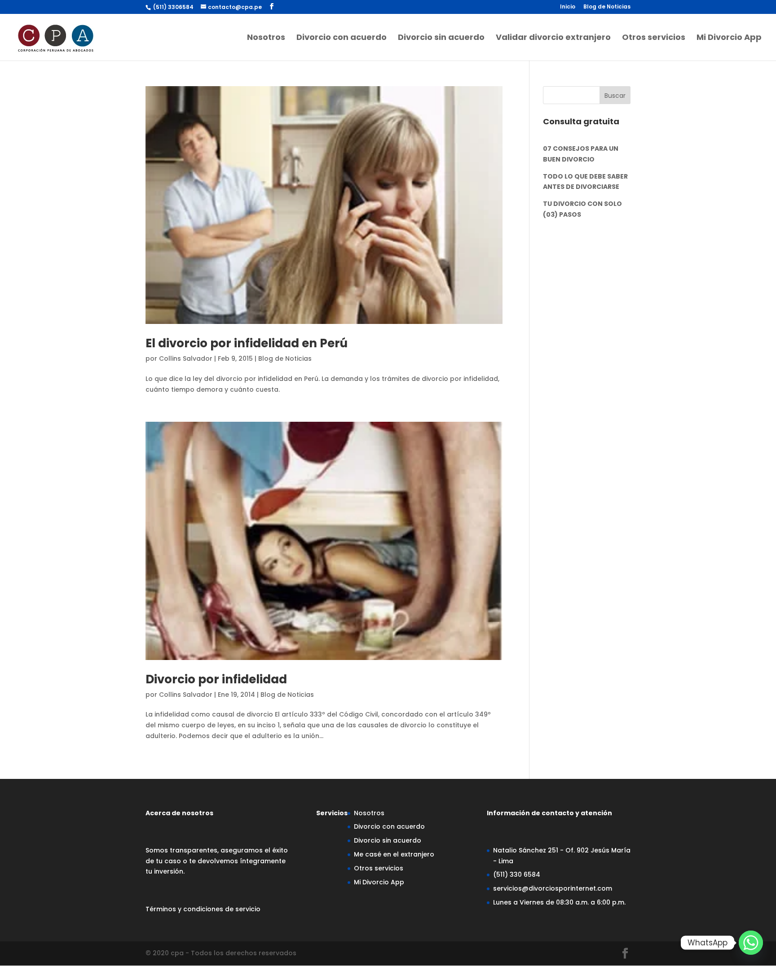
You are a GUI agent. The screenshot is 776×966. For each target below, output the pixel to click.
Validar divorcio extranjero (553, 38)
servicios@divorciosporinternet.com (552, 888)
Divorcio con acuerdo (341, 38)
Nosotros (266, 38)
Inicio (567, 7)
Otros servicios (653, 38)
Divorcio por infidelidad (216, 679)
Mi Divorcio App (729, 38)
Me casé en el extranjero (394, 854)
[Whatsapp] (751, 943)
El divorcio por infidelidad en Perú (247, 343)
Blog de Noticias (606, 7)
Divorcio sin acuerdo (441, 38)
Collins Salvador (185, 358)
